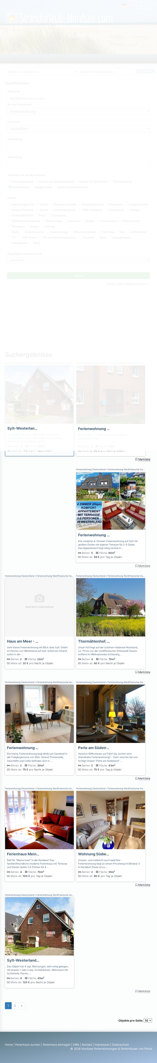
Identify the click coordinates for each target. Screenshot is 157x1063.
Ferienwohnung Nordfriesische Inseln (127, 469)
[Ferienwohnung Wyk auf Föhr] (39, 713)
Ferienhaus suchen (27, 1044)
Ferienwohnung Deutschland (91, 469)
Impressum (102, 1044)
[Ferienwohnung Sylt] (110, 501)
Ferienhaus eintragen (57, 1044)
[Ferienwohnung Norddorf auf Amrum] (110, 820)
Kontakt (87, 1044)
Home (9, 1044)
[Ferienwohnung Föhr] (39, 820)
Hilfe (76, 1044)
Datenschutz (120, 1044)
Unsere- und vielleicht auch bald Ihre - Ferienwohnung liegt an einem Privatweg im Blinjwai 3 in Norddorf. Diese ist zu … (109, 864)
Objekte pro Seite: (131, 1020)
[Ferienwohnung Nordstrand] (110, 607)
